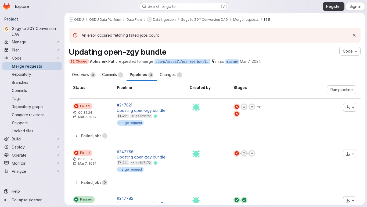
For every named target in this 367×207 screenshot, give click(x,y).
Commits (111, 74)
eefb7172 (143, 116)
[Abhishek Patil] (196, 107)
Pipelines (141, 74)
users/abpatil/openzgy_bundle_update (183, 62)
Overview (83, 74)
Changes (170, 74)
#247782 (125, 198)
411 (125, 116)
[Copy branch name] (214, 61)
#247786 (125, 152)
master (232, 62)
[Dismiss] (354, 35)
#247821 (124, 105)
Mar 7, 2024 (250, 61)
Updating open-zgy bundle (141, 110)
